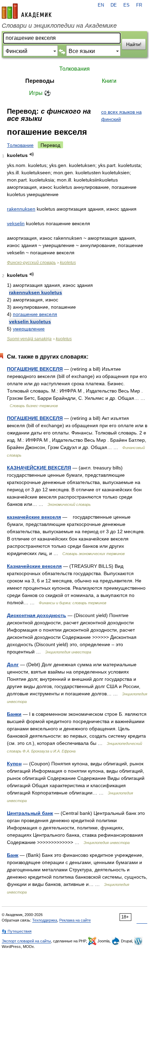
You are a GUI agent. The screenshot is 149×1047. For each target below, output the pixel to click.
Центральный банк (30, 813)
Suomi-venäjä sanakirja (29, 338)
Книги (109, 81)
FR (139, 5)
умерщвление (29, 329)
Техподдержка (44, 920)
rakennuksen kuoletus (35, 292)
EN (101, 5)
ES (126, 5)
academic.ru (27, 11)
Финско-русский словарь (31, 262)
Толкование (20, 145)
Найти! (133, 44)
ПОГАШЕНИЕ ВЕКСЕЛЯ (35, 369)
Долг (13, 664)
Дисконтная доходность (36, 615)
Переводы (39, 81)
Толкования (74, 69)
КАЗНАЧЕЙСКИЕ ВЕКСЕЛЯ (39, 467)
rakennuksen (21, 209)
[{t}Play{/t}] (31, 154)
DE (114, 5)
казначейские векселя (34, 517)
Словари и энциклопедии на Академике (59, 25)
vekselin (16, 223)
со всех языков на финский (121, 115)
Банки (14, 714)
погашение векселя (35, 314)
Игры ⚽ (40, 93)
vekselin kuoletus (30, 321)
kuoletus (68, 262)
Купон (14, 763)
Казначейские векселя (34, 566)
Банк (12, 855)
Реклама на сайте (75, 920)
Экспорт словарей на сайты (26, 941)
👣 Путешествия (17, 931)
